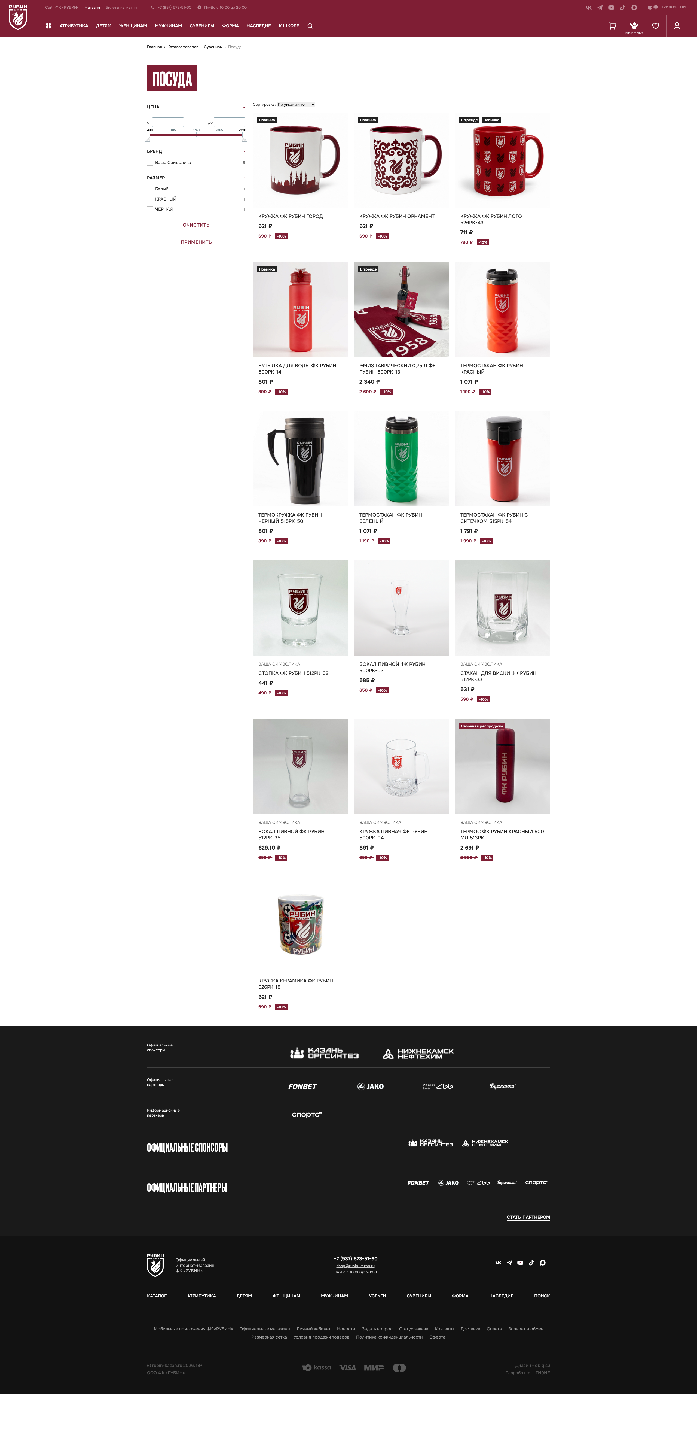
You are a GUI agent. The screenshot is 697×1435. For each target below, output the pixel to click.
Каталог (157, 1296)
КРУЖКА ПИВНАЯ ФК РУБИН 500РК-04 (393, 835)
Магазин (92, 7)
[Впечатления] (634, 26)
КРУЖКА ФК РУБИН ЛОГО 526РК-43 (491, 219)
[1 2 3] (502, 766)
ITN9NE (542, 1373)
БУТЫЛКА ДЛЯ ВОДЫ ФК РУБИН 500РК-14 (297, 369)
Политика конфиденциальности (389, 1337)
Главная (155, 46)
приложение (674, 7)
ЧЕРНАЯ (200, 209)
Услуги (377, 1296)
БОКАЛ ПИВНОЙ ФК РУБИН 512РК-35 (291, 835)
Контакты (444, 1329)
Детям (103, 26)
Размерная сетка (269, 1337)
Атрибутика (74, 26)
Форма (230, 26)
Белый (200, 189)
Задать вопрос (377, 1329)
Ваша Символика (200, 162)
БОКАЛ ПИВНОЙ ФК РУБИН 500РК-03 (392, 667)
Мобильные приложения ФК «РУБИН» (193, 1329)
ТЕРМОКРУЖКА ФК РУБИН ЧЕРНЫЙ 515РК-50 (290, 518)
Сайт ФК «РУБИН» (62, 7)
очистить (196, 225)
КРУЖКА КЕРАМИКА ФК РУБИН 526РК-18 (295, 984)
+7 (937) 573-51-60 (174, 7)
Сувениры (202, 26)
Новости (346, 1329)
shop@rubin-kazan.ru (356, 1265)
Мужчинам (168, 26)
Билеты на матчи (121, 7)
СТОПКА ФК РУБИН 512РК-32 (293, 673)
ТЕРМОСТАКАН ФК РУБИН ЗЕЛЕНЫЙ (390, 518)
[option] (401, 160)
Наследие (259, 26)
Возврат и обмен (525, 1329)
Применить (196, 242)
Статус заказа (413, 1329)
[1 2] (300, 160)
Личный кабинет (314, 1329)
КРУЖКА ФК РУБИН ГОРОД (290, 216)
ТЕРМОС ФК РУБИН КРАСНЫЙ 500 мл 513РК (502, 835)
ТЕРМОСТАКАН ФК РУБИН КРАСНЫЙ (491, 369)
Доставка (470, 1329)
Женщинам (133, 26)
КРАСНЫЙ (200, 199)
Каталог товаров (183, 46)
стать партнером (528, 1217)
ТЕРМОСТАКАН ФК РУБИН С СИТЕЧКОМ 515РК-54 (494, 518)
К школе (289, 26)
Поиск (542, 1296)
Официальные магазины (265, 1329)
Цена (153, 107)
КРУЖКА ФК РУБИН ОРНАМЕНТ (397, 216)
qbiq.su (542, 1365)
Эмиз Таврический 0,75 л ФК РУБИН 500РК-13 (397, 369)
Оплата (494, 1329)
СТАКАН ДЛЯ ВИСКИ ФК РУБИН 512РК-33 (498, 676)
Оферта (437, 1337)
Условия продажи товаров (322, 1337)
